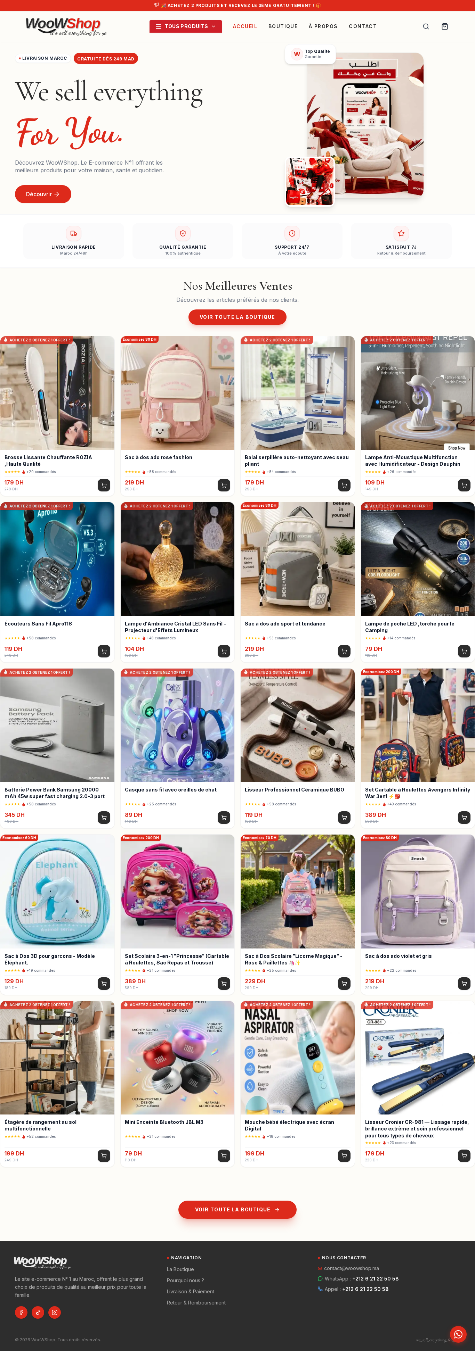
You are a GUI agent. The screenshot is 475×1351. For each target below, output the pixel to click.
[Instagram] (54, 1312)
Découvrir (39, 194)
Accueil (245, 26)
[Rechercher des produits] (426, 26)
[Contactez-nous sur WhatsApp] (458, 1334)
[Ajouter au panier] (104, 485)
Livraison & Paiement (190, 1291)
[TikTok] (38, 1312)
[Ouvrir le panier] (445, 26)
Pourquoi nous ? (185, 1280)
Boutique (283, 26)
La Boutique (180, 1269)
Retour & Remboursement (196, 1303)
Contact (363, 26)
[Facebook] (21, 1312)
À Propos (323, 26)
